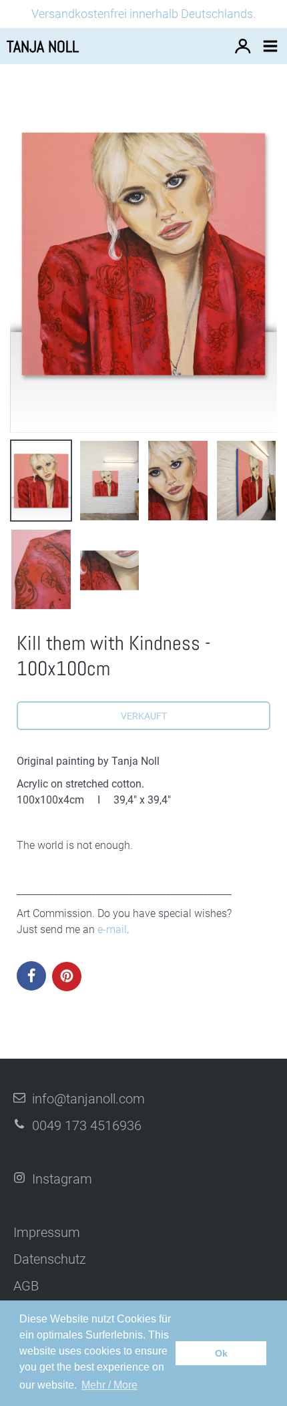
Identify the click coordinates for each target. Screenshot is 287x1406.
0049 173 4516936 (86, 1125)
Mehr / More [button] (109, 1385)
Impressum (46, 1232)
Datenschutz (49, 1259)
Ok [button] (221, 1353)
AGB (26, 1286)
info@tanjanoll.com (88, 1099)
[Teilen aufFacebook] (31, 976)
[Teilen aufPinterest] (66, 976)
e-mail (112, 929)
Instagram (62, 1179)
